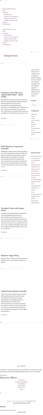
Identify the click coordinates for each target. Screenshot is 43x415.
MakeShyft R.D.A (31, 401)
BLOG (33, 134)
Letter (33, 192)
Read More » (4, 118)
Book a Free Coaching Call (11, 16)
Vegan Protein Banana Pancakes (14, 291)
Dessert (33, 126)
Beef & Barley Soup (36, 156)
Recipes (5, 22)
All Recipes (34, 114)
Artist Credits (21, 387)
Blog (4, 10)
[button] (21, 27)
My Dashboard (7, 24)
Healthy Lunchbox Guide (11, 20)
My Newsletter (8, 14)
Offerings (5, 12)
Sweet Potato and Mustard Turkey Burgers (35, 175)
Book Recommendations (21, 382)
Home (21, 389)
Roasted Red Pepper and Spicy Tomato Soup (36, 181)
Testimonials (21, 380)
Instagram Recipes (36, 132)
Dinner (33, 116)
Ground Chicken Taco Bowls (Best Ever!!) (35, 160)
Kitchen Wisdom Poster (11, 18)
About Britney (21, 383)
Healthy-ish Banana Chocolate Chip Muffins (36, 196)
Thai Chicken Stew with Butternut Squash (36, 188)
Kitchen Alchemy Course (9, 8)
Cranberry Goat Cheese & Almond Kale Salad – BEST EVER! (12, 95)
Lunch (33, 118)
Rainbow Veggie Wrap (10, 256)
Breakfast (33, 124)
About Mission (21, 385)
